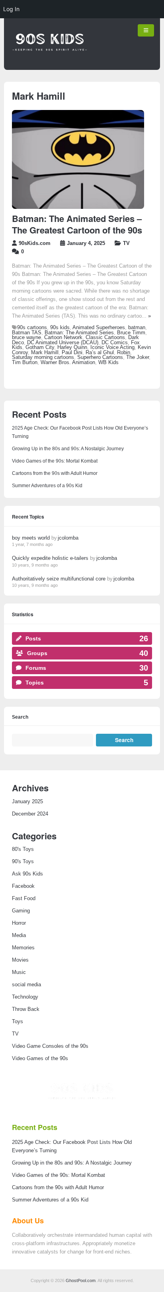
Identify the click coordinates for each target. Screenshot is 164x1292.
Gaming (21, 911)
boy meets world (31, 538)
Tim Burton (24, 362)
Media (19, 935)
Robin (123, 352)
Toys (17, 1021)
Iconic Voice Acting (112, 347)
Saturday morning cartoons (43, 357)
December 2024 (30, 814)
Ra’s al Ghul (100, 352)
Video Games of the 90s (40, 1058)
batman (136, 327)
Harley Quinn (72, 347)
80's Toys (23, 849)
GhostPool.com (81, 1280)
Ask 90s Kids (27, 874)
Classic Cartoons (105, 337)
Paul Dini (72, 352)
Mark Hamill (45, 352)
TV (126, 243)
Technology (25, 997)
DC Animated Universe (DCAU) (62, 342)
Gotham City (39, 347)
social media (26, 984)
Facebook (23, 886)
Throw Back (25, 1009)
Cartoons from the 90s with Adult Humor (55, 473)
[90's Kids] (50, 62)
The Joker (137, 357)
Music (19, 972)
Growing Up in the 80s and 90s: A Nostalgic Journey (68, 448)
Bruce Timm (131, 333)
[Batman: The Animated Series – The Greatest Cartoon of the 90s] (78, 207)
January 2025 (27, 801)
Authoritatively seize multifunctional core (58, 579)
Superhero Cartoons (100, 357)
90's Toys (23, 861)
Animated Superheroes (98, 327)
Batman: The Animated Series (79, 333)
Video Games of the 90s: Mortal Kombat (55, 461)
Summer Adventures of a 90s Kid (47, 485)
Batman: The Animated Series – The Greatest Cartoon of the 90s (77, 224)
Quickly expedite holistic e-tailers (50, 558)
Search (20, 717)
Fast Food (23, 898)
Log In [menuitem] (11, 9)
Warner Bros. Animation (68, 362)
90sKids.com (35, 243)
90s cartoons (32, 327)
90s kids (60, 327)
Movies (20, 960)
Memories (23, 948)
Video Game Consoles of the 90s (50, 1046)
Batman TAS (26, 333)
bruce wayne (26, 337)
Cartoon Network (63, 337)
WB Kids (108, 362)
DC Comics (115, 342)
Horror (19, 923)
